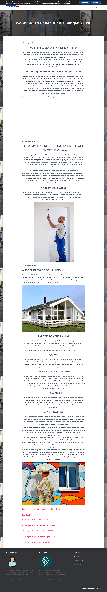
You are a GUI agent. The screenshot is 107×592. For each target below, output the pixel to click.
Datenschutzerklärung (66, 3)
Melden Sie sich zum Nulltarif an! (41, 509)
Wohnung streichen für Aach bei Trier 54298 (38, 525)
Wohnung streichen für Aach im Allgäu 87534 (38, 537)
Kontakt (26, 514)
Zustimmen (85, 2)
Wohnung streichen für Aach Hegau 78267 (37, 531)
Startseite (77, 552)
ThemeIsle (98, 588)
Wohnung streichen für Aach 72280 (35, 519)
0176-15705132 (96, 7)
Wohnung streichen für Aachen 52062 (36, 542)
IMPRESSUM (77, 556)
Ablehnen (95, 2)
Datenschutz (78, 560)
